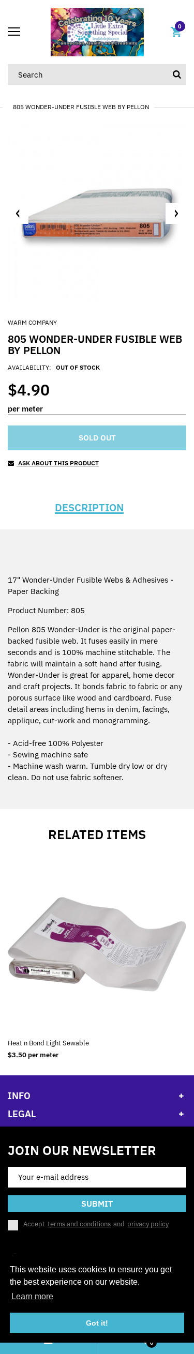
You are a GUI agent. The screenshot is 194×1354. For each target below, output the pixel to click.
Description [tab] (89, 507)
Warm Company (32, 322)
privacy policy (148, 1224)
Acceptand (96, 1224)
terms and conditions (79, 1224)
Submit (97, 1203)
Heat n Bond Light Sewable (48, 1043)
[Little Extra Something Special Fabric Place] (97, 31)
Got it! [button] (97, 1323)
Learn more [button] (32, 1296)
